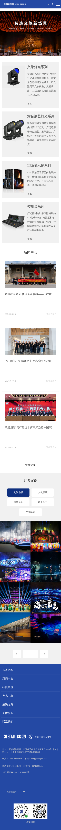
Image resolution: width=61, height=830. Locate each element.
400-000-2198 (43, 737)
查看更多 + (51, 314)
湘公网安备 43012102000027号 (16, 772)
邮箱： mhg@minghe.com (35, 758)
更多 (29, 104)
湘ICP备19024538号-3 (33, 766)
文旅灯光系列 (37, 67)
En (47, 4)
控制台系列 (35, 206)
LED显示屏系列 (39, 165)
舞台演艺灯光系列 (40, 116)
